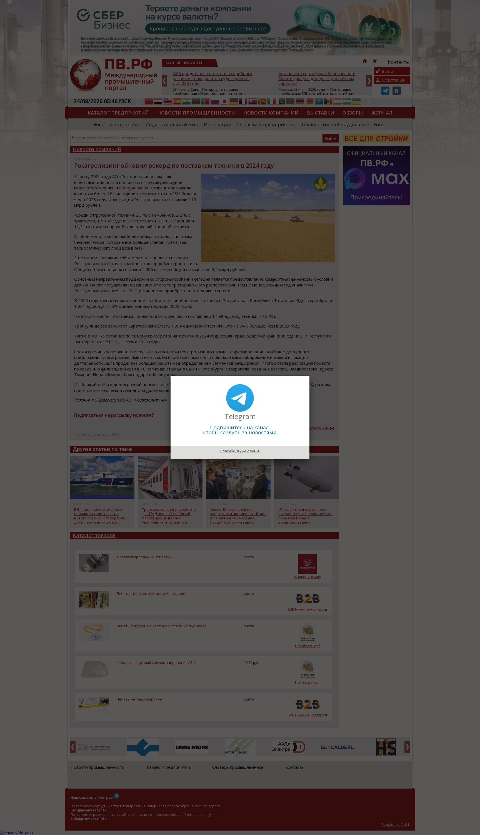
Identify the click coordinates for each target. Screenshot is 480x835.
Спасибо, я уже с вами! (240, 450)
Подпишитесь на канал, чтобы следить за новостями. (240, 430)
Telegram (240, 416)
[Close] (309, 376)
